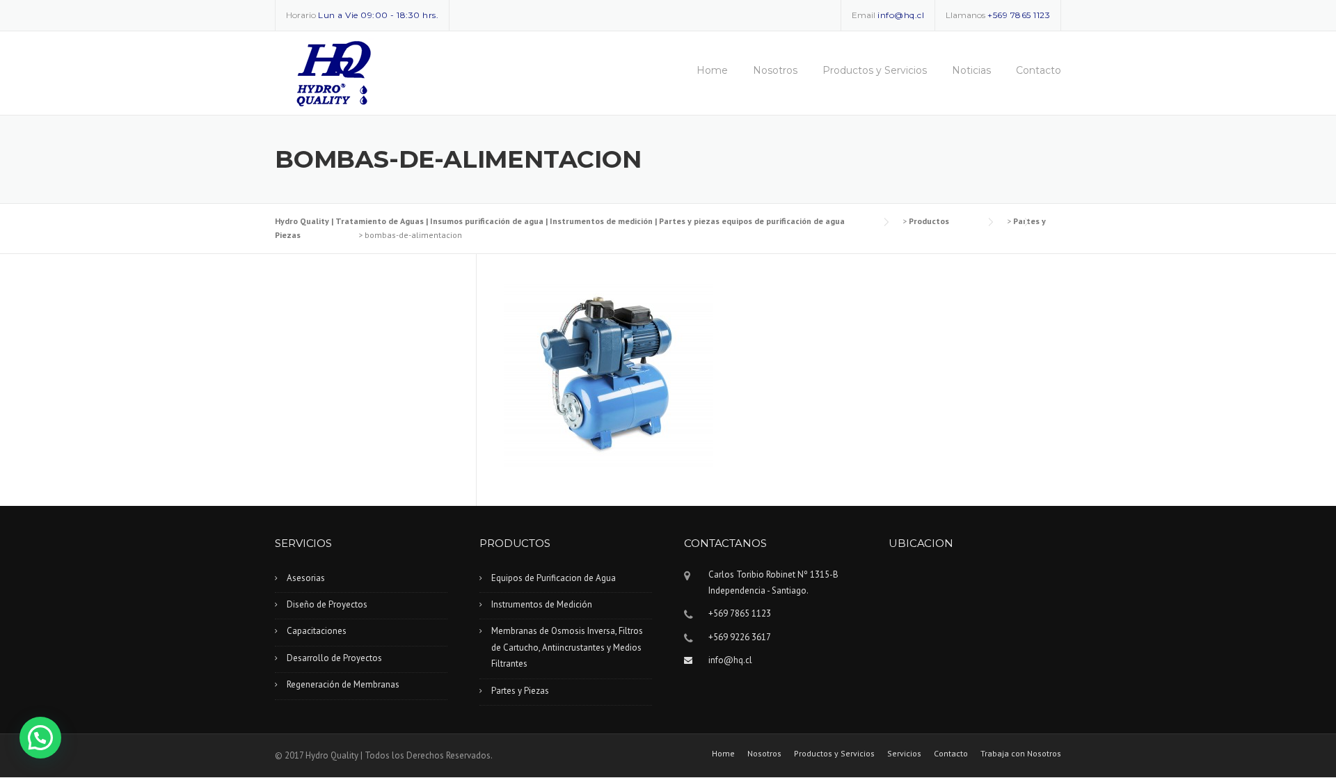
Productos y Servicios (874, 70)
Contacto (1038, 70)
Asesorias (306, 578)
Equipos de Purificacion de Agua (553, 578)
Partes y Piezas (520, 691)
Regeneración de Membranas (343, 684)
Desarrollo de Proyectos (334, 658)
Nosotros (775, 70)
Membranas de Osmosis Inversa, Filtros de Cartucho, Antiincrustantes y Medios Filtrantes (567, 647)
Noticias (971, 70)
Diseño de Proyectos (327, 604)
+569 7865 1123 (1018, 15)
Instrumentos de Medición (541, 604)
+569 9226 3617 (739, 637)
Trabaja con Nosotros (1020, 753)
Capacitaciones (317, 631)
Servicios (904, 753)
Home (712, 70)
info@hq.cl (900, 15)
